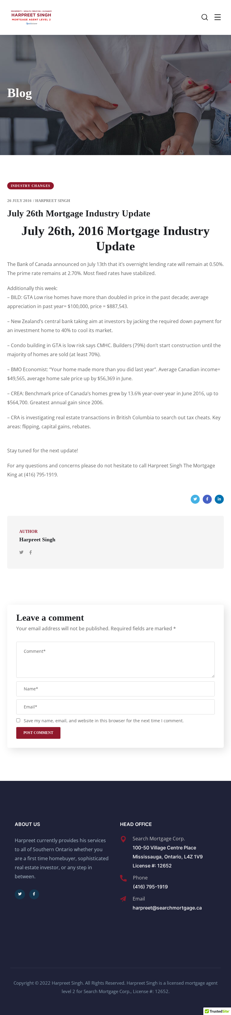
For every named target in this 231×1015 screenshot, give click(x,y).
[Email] (123, 899)
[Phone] (123, 878)
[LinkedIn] (219, 499)
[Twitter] (195, 499)
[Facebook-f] (34, 894)
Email (139, 898)
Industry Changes (30, 186)
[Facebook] (207, 499)
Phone (140, 877)
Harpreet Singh (52, 200)
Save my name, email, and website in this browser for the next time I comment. (104, 720)
